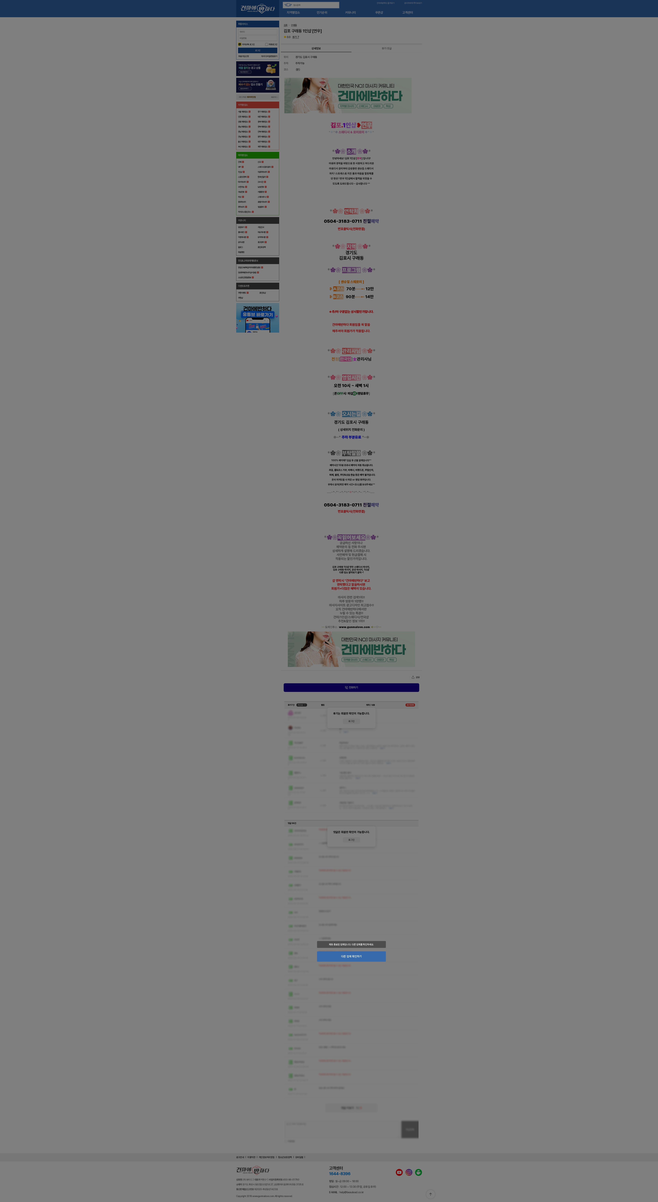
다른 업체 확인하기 (351, 956)
